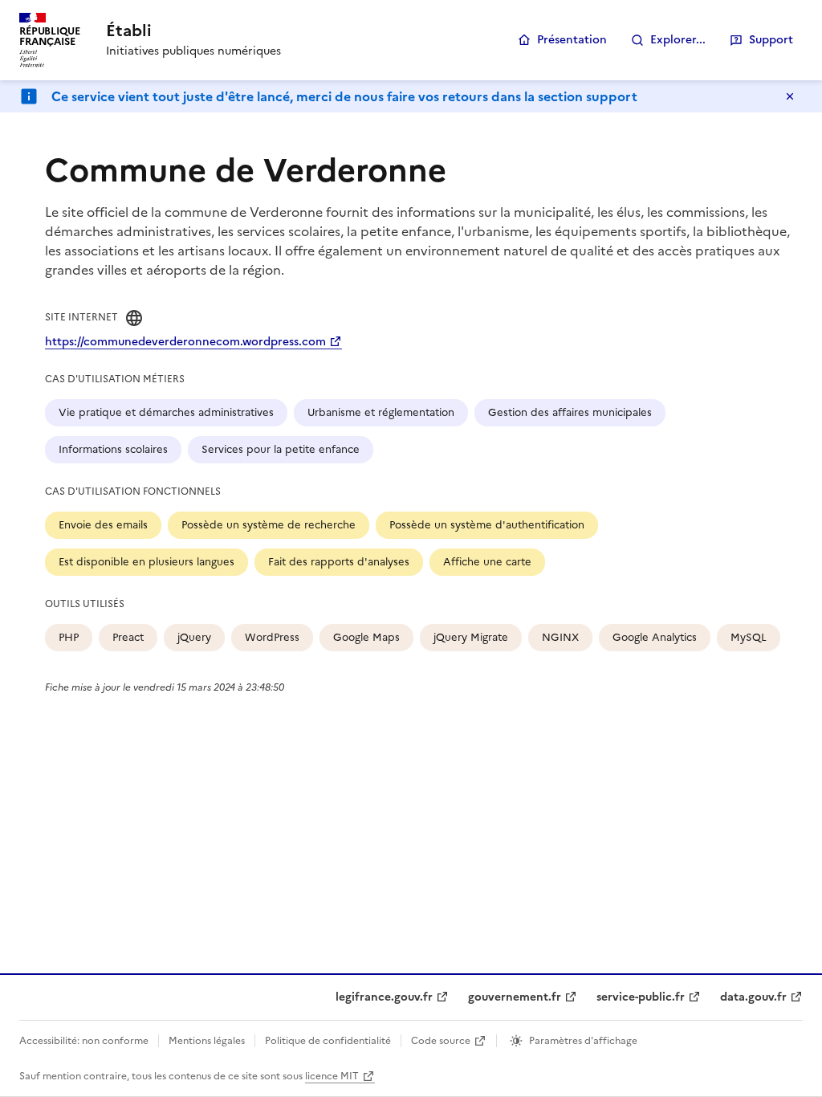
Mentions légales (207, 1041)
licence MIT (332, 1076)
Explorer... (678, 39)
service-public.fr (640, 997)
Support (771, 39)
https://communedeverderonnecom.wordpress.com (185, 341)
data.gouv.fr (753, 997)
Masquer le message (790, 96)
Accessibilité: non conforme (84, 1041)
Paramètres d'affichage (583, 1041)
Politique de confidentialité (328, 1041)
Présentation (572, 39)
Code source (440, 1041)
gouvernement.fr (514, 997)
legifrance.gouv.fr (384, 997)
